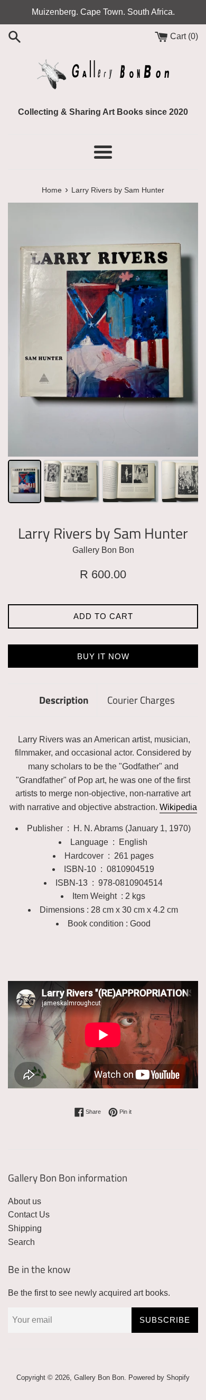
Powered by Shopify (159, 1377)
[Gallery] (103, 354)
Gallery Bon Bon (99, 1377)
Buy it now (103, 656)
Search (21, 1242)
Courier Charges (141, 699)
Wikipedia (178, 807)
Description (64, 699)
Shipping (25, 1228)
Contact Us (29, 1214)
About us (24, 1201)
